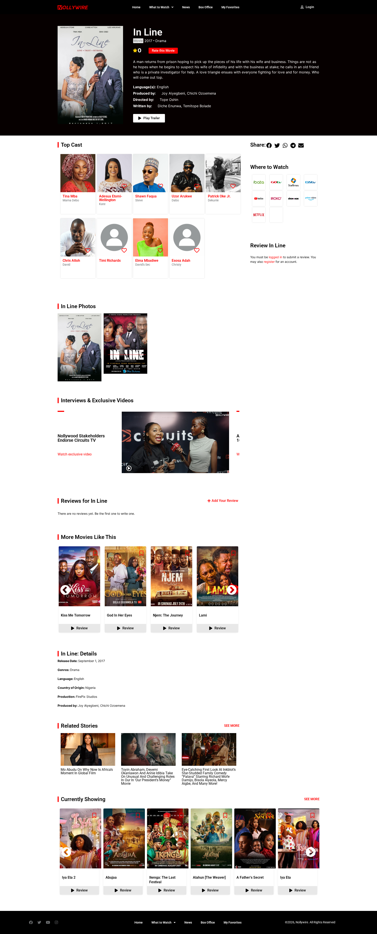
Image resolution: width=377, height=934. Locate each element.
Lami (203, 615)
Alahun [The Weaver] (209, 877)
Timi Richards (110, 260)
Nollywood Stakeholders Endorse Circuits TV (81, 438)
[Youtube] (47, 922)
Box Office (206, 7)
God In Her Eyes (119, 615)
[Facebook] (30, 922)
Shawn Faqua (146, 196)
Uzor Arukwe (182, 196)
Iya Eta (285, 877)
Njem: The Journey (168, 615)
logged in (275, 257)
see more (311, 799)
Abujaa (111, 877)
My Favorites (230, 7)
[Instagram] (56, 922)
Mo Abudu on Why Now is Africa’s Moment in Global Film (87, 771)
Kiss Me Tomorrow (75, 615)
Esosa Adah (181, 260)
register (269, 261)
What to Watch (159, 7)
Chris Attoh (71, 260)
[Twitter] (39, 922)
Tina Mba (70, 196)
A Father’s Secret (250, 877)
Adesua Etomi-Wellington (110, 198)
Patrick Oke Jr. (219, 196)
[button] (65, 348)
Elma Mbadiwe (146, 260)
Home (136, 7)
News (186, 7)
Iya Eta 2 (68, 877)
